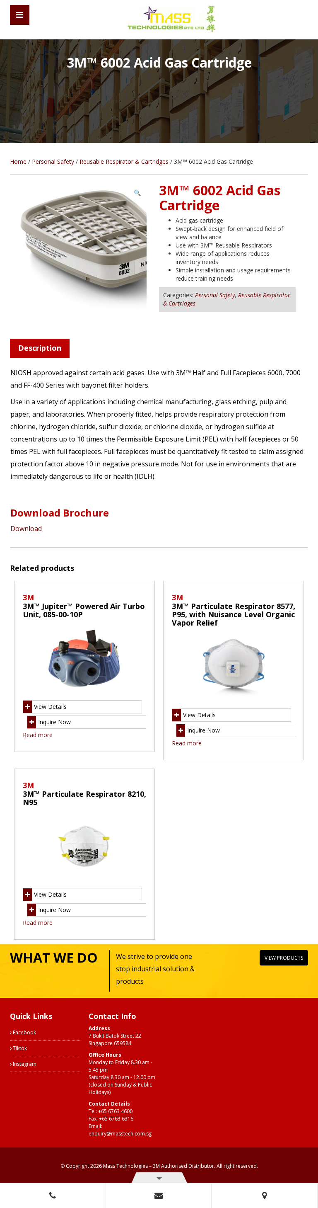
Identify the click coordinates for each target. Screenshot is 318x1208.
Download (26, 528)
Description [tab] (39, 348)
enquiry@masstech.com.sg (120, 1133)
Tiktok (19, 1048)
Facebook (24, 1032)
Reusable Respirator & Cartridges (124, 161)
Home (18, 161)
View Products (284, 957)
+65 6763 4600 (115, 1111)
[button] (137, 193)
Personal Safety (53, 161)
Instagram (24, 1063)
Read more (38, 735)
